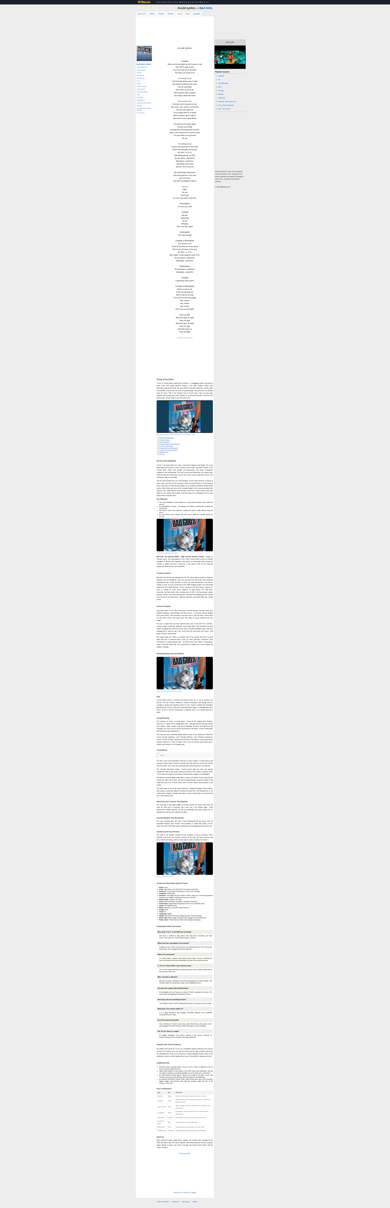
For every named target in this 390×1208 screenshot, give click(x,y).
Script (179, 14)
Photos (161, 14)
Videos (152, 14)
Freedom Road (141, 89)
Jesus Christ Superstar (226, 105)
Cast (187, 14)
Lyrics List (141, 14)
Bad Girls (205, 8)
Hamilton (221, 76)
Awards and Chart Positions (168, 450)
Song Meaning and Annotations (169, 444)
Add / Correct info (163, 1202)
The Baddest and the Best (144, 103)
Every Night (140, 97)
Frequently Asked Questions (168, 448)
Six (219, 79)
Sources (162, 454)
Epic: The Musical (224, 109)
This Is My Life (141, 113)
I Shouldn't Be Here (142, 67)
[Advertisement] (175, 31)
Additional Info (163, 452)
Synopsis (196, 14)
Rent (219, 87)
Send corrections (184, 1153)
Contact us (175, 1202)
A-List (138, 81)
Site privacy (186, 1202)
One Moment (140, 75)
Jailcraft (139, 73)
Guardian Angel (141, 70)
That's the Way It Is (142, 86)
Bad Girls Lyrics (144, 64)
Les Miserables (223, 83)
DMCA (195, 1202)
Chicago (221, 90)
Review (170, 14)
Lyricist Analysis (164, 442)
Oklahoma (221, 98)
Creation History (164, 440)
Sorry (138, 94)
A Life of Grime (141, 78)
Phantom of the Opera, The (227, 101)
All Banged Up (141, 100)
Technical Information (166, 446)
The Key (139, 83)
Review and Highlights (166, 438)
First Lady (139, 105)
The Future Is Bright (142, 92)
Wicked (220, 94)
